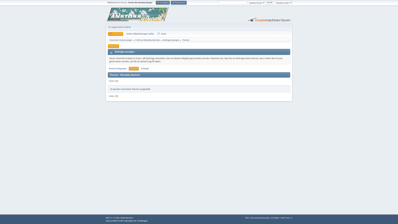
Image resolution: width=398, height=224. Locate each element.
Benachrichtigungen (118, 68)
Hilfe (247, 218)
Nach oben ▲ (286, 218)
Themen (134, 68)
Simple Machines (126, 218)
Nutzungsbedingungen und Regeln (265, 218)
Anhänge (145, 68)
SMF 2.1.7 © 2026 (112, 218)
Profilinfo (113, 46)
